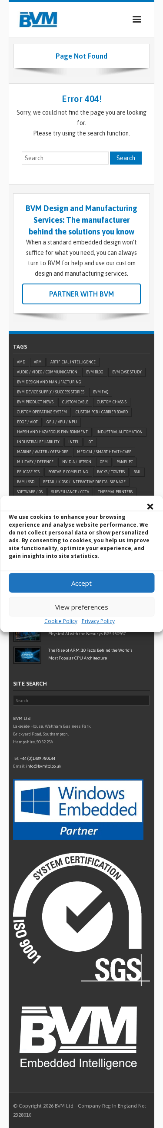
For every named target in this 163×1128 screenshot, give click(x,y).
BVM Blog (94, 372)
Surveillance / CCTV (70, 492)
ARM (38, 362)
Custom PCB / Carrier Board (102, 412)
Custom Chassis (111, 402)
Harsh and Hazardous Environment (52, 432)
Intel (73, 442)
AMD (21, 362)
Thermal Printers (115, 492)
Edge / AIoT (27, 422)
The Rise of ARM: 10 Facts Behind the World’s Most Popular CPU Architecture (90, 654)
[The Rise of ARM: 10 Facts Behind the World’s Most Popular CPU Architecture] (27, 655)
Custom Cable (75, 402)
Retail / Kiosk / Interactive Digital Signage (84, 482)
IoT (90, 442)
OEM (104, 462)
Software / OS (30, 492)
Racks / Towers (111, 472)
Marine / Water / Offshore (42, 452)
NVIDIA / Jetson (76, 462)
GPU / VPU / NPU (62, 422)
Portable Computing (68, 472)
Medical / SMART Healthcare (104, 452)
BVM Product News (35, 402)
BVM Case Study (127, 372)
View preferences (81, 606)
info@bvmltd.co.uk (43, 766)
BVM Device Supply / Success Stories (50, 392)
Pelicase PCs (28, 472)
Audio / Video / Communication (47, 372)
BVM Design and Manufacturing (49, 382)
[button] (150, 506)
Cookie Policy (60, 621)
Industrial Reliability (38, 442)
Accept (81, 582)
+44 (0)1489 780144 (37, 758)
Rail (137, 472)
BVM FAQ (100, 392)
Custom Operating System (42, 412)
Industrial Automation (119, 432)
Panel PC (124, 462)
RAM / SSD (25, 482)
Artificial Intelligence (73, 362)
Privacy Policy (98, 621)
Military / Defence (35, 462)
